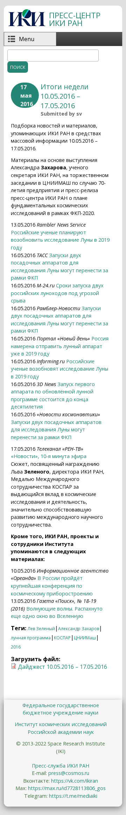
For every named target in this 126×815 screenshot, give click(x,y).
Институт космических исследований (61, 724)
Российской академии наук (61, 732)
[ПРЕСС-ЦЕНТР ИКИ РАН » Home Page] (27, 24)
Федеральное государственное (60, 705)
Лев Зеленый (41, 629)
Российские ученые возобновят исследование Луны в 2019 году (59, 369)
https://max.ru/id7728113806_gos (67, 788)
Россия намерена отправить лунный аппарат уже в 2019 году (59, 346)
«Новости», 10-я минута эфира (48, 456)
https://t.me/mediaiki (73, 796)
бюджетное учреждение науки (60, 712)
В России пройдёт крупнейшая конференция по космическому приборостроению (52, 585)
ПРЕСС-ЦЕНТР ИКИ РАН (74, 19)
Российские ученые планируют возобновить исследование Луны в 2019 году (60, 240)
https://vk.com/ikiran (74, 780)
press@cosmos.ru (68, 773)
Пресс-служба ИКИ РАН (60, 765)
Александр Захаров (78, 629)
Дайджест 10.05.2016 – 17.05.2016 (62, 667)
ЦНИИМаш (85, 638)
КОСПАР (62, 638)
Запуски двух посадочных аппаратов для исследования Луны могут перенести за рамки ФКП (56, 430)
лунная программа (31, 638)
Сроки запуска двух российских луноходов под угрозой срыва (57, 293)
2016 (16, 647)
